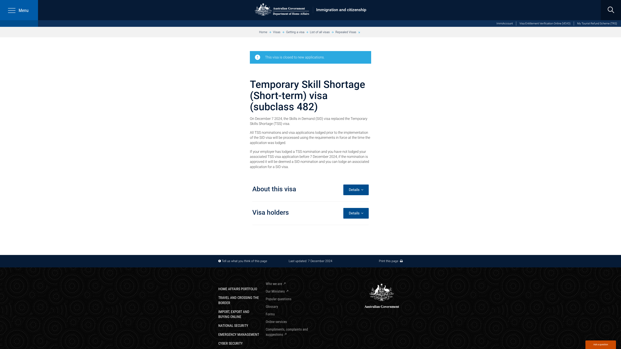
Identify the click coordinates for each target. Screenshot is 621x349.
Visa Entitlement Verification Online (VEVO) (545, 23)
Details (355, 190)
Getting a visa (295, 32)
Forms (270, 314)
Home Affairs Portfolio (237, 289)
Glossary (272, 307)
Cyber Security (230, 343)
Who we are (274, 284)
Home (263, 32)
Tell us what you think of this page (244, 261)
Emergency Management (238, 335)
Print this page (389, 261)
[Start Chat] (600, 344)
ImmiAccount (504, 23)
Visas (276, 32)
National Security (233, 326)
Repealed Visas (345, 32)
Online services (276, 322)
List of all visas (320, 32)
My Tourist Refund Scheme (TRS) (597, 23)
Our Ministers (275, 291)
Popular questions (278, 299)
